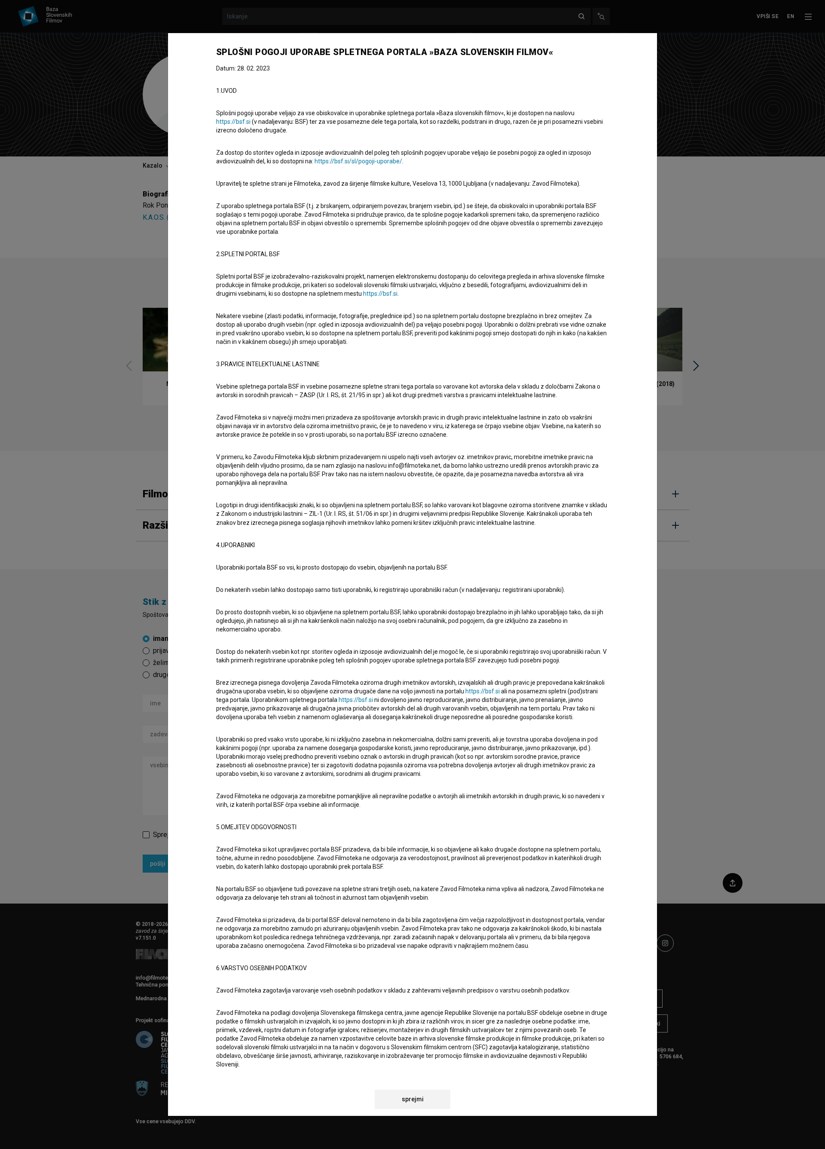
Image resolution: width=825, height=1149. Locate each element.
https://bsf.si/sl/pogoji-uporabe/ (358, 161)
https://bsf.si (233, 121)
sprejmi (413, 1099)
